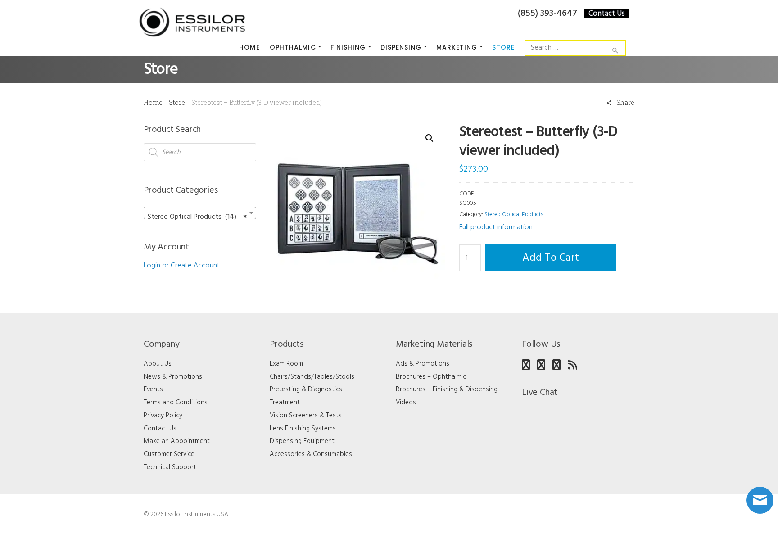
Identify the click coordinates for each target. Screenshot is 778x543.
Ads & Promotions (422, 363)
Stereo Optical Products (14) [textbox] (197, 217)
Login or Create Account (182, 266)
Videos (406, 402)
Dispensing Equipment (302, 441)
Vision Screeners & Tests (306, 415)
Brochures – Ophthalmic (431, 376)
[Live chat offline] (759, 500)
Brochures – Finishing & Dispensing (447, 389)
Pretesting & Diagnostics (306, 389)
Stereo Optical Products (513, 214)
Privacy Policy (163, 415)
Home (153, 102)
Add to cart (550, 258)
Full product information (496, 227)
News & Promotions (173, 376)
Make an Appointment (177, 441)
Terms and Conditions (176, 402)
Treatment (285, 402)
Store (177, 102)
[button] (429, 138)
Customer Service (169, 454)
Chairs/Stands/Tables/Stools (312, 376)
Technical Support (170, 467)
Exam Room (286, 363)
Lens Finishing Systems (303, 428)
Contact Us (606, 13)
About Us (158, 363)
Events (153, 389)
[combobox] (200, 213)
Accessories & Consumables (311, 454)
